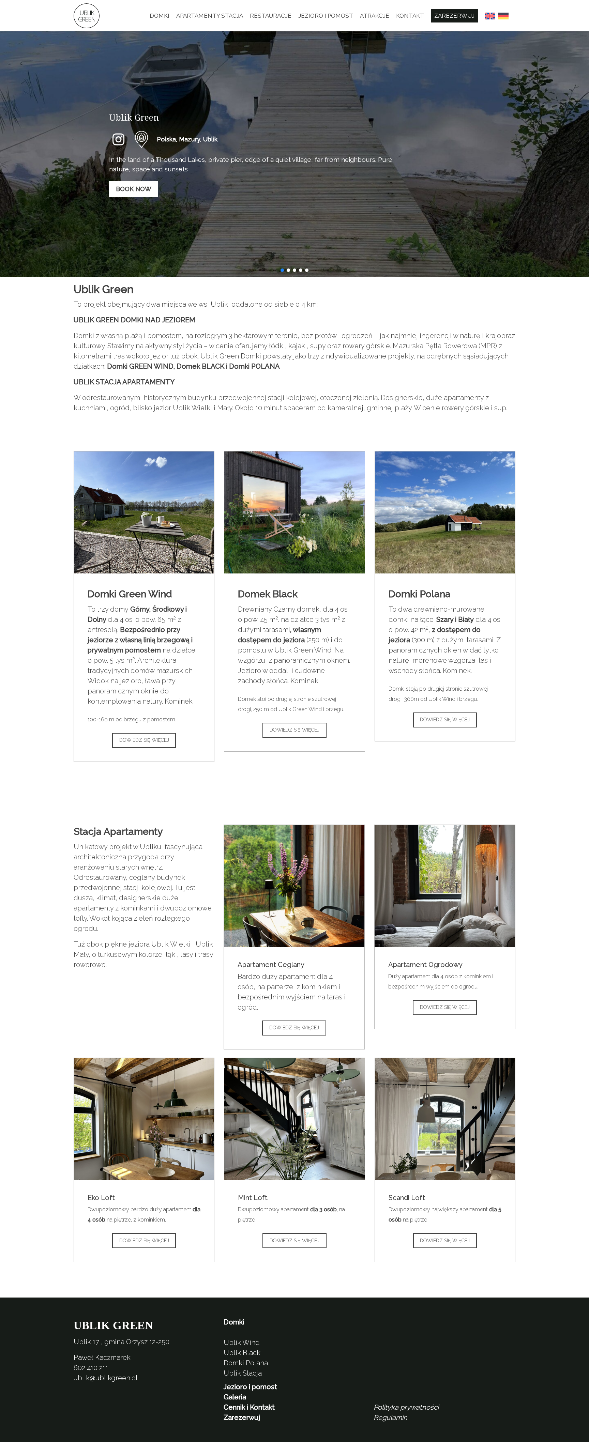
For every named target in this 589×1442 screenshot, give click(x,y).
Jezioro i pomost (325, 15)
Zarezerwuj (454, 15)
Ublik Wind (242, 1342)
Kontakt (410, 15)
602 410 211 (91, 1368)
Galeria (235, 1397)
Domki (159, 15)
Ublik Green (86, 16)
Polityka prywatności (406, 1407)
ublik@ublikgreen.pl (106, 1378)
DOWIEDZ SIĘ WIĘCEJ (144, 740)
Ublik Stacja (243, 1373)
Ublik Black (242, 1353)
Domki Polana (246, 1363)
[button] (119, 139)
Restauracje (270, 15)
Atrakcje (374, 15)
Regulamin (390, 1417)
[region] (294, 154)
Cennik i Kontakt (249, 1407)
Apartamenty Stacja (209, 15)
